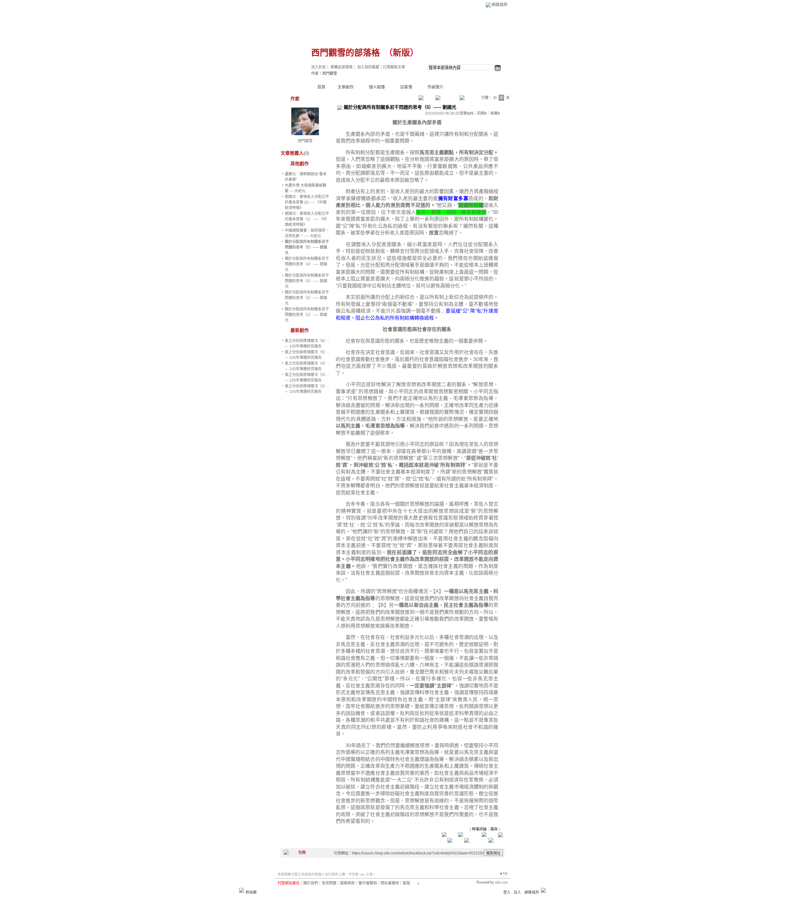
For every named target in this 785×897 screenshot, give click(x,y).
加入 (517, 892)
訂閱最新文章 (394, 67)
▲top (503, 873)
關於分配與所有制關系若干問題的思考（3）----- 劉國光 (307, 281)
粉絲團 (251, 892)
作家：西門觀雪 (324, 73)
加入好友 (318, 67)
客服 (406, 883)
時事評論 (479, 829)
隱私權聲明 (390, 883)
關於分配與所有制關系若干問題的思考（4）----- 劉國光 (307, 264)
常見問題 (329, 883)
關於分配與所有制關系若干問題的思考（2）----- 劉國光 (307, 298)
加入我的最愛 (368, 67)
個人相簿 (377, 87)
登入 (507, 892)
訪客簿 (406, 87)
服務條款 (347, 883)
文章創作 (346, 87)
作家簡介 (435, 87)
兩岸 (494, 829)
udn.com (501, 882)
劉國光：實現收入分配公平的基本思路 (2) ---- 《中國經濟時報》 (307, 202)
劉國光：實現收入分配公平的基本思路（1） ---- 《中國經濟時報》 (307, 219)
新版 (401, 53)
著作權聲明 (367, 883)
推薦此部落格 (342, 67)
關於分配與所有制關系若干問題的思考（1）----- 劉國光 (307, 314)
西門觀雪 (305, 141)
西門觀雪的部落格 (345, 53)
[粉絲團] (241, 890)
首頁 (321, 87)
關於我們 (310, 883)
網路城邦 (499, 4)
